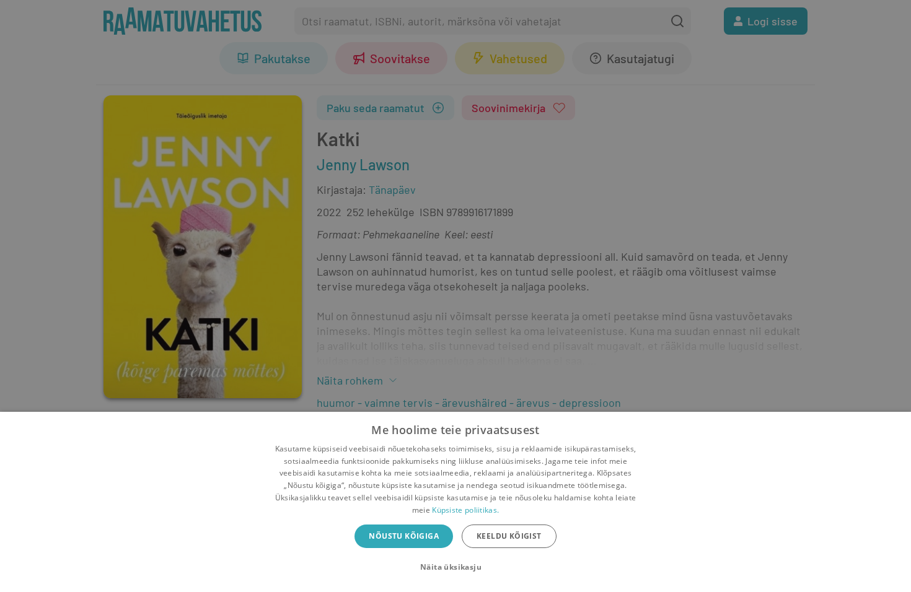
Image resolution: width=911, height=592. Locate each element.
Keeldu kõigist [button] (509, 536)
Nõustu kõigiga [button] (404, 536)
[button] (455, 567)
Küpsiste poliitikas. (465, 510)
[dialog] (455, 502)
